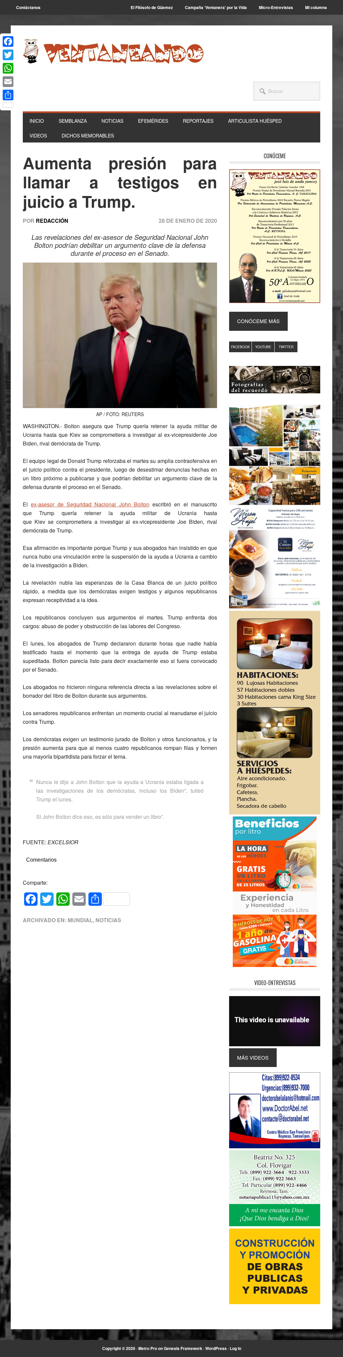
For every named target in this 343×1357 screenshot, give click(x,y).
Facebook (240, 347)
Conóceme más (258, 320)
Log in (235, 1348)
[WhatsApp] (8, 68)
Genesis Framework (183, 1348)
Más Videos (253, 1057)
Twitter (286, 347)
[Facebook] (8, 41)
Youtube (263, 347)
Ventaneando (113, 51)
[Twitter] (8, 55)
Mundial (80, 920)
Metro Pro (147, 1348)
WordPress (216, 1348)
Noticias (108, 920)
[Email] (8, 81)
